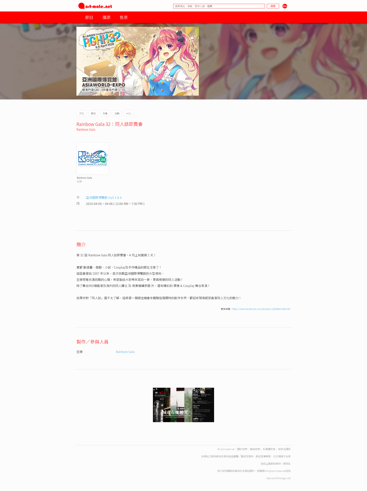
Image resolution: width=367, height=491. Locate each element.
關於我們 (242, 449)
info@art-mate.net (275, 471)
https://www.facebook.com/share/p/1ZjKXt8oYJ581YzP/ (261, 308)
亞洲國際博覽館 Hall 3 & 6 (104, 197)
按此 (288, 463)
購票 (106, 17)
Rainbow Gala (85, 129)
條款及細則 (284, 449)
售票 (124, 17)
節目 (89, 17)
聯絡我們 (255, 449)
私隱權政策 (269, 449)
